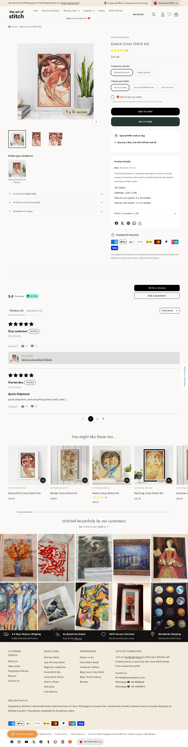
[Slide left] (88, 122)
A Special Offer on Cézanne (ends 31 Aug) (128, 3)
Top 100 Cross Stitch (54, 662)
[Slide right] (96, 122)
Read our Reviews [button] (185, 377)
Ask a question (157, 296)
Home (14, 26)
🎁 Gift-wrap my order (129, 97)
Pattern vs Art (87, 657)
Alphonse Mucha (120, 37)
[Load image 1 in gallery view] (17, 139)
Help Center (14, 666)
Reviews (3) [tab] (17, 310)
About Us (13, 661)
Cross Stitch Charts (54, 677)
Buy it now (145, 121)
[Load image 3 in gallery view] (55, 139)
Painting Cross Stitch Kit (148, 493)
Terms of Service (78, 734)
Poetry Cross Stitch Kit (105, 493)
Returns (78, 638)
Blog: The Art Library (90, 677)
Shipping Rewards (70, 2)
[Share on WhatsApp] (134, 223)
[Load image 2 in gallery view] (36, 139)
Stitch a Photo (51, 681)
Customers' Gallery (89, 667)
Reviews (84, 681)
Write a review (157, 288)
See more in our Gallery (92, 526)
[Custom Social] (70, 742)
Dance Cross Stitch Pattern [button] (37, 359)
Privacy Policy (61, 734)
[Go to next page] (104, 418)
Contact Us (14, 680)
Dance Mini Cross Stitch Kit (24, 493)
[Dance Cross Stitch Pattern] (17, 168)
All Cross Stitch (51, 657)
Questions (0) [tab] (34, 310)
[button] (72, 10)
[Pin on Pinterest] (128, 223)
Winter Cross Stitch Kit (63, 493)
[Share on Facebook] (116, 223)
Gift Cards (49, 686)
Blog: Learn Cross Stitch (92, 672)
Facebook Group (133, 657)
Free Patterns (50, 691)
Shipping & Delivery (18, 670)
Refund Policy (45, 734)
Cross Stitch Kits (52, 672)
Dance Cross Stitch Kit (31, 26)
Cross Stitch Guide (89, 662)
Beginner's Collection (55, 667)
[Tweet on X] (122, 223)
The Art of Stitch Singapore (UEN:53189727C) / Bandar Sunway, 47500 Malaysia (122, 734)
